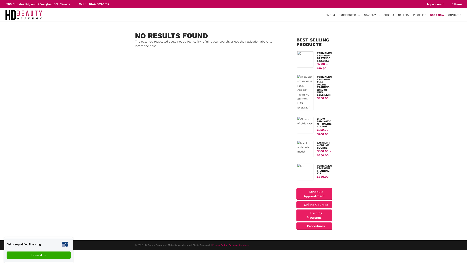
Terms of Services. (239, 245)
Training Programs (314, 215)
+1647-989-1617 (98, 4)
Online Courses (315, 205)
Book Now (437, 15)
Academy (370, 15)
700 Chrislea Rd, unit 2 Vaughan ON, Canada (38, 4)
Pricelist (419, 15)
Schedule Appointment (314, 194)
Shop (386, 15)
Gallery (403, 15)
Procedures (347, 15)
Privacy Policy (219, 245)
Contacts (455, 15)
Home (327, 15)
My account (435, 4)
